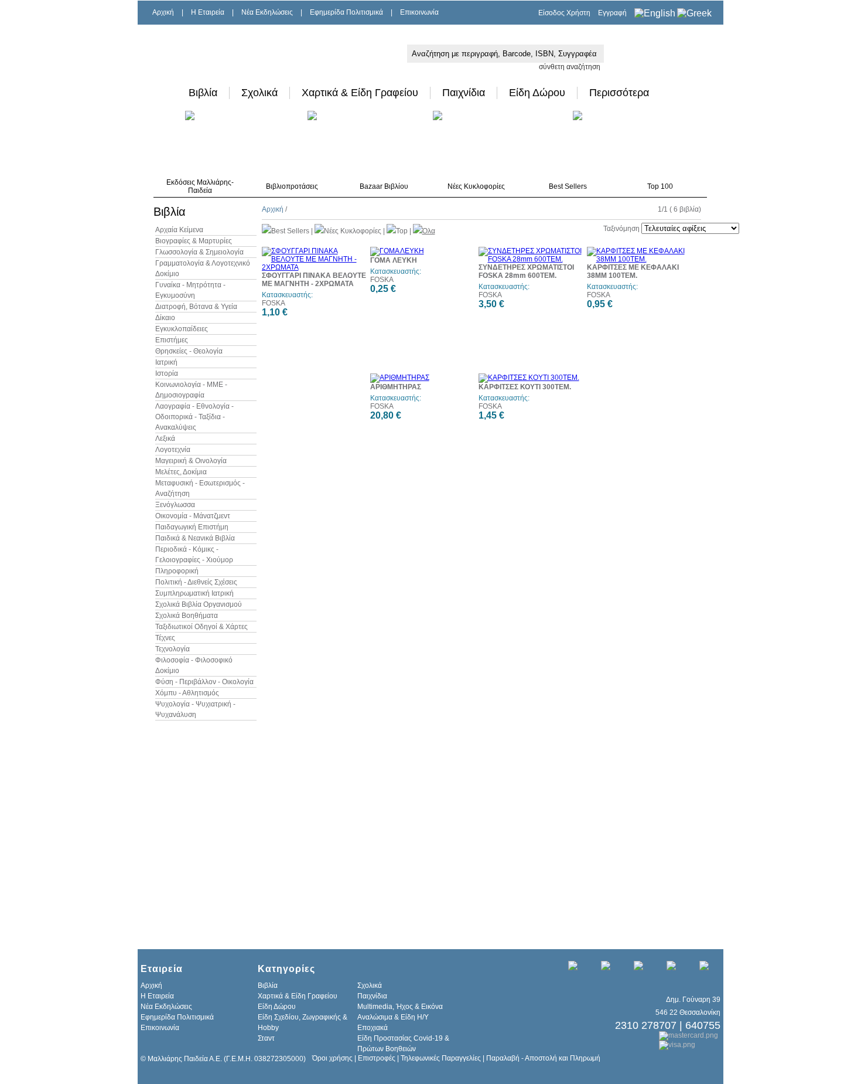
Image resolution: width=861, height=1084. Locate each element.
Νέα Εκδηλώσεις (267, 12)
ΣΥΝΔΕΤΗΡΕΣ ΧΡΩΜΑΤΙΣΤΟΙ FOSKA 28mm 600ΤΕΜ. (526, 271)
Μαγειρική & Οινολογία (191, 461)
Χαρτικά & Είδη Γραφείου (360, 92)
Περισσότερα (619, 92)
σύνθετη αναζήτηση (569, 67)
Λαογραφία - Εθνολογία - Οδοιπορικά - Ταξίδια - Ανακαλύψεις (194, 416)
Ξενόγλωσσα (175, 505)
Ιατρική (166, 362)
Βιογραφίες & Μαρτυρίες (193, 241)
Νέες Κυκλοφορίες (476, 186)
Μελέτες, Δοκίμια (181, 472)
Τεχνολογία (172, 649)
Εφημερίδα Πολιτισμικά (346, 12)
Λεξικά (165, 438)
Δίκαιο (165, 318)
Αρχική (163, 12)
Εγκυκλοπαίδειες (181, 329)
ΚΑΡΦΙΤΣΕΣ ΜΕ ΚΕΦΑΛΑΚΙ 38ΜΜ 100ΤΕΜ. (633, 271)
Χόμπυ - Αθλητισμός (187, 693)
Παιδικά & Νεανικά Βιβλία (195, 538)
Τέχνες (165, 638)
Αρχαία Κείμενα (179, 230)
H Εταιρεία (207, 12)
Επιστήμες (171, 340)
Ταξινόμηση (621, 229)
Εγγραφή (612, 13)
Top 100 (660, 186)
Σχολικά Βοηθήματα (186, 615)
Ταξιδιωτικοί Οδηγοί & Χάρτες (201, 627)
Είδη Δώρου (537, 92)
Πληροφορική (177, 571)
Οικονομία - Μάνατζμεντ (192, 516)
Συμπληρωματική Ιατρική (194, 593)
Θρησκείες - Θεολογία (189, 351)
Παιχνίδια (463, 92)
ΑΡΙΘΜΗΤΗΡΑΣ (395, 387)
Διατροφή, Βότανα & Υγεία (196, 307)
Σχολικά (259, 92)
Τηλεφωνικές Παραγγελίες (441, 1058)
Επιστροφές (376, 1058)
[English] (654, 13)
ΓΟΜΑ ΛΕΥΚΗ (393, 260)
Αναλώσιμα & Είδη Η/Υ (393, 1017)
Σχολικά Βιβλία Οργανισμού (198, 604)
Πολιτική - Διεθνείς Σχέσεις (196, 582)
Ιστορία (166, 373)
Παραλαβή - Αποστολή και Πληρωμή (543, 1058)
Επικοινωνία (419, 12)
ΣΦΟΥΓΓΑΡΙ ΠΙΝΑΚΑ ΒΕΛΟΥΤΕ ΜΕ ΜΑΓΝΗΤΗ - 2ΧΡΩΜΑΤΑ (314, 279)
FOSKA (273, 303)
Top (402, 231)
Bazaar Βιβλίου (384, 186)
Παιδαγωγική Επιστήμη (191, 527)
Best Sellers (568, 186)
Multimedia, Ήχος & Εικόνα (400, 1007)
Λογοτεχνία (172, 450)
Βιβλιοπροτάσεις (292, 186)
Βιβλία (203, 92)
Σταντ (266, 1038)
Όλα (428, 231)
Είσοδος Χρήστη (564, 13)
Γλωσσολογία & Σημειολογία (199, 252)
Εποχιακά (372, 1028)
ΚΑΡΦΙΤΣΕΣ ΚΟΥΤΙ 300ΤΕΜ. (525, 387)
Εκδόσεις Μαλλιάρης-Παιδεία (200, 186)
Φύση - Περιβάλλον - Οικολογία (204, 682)
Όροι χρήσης (332, 1058)
